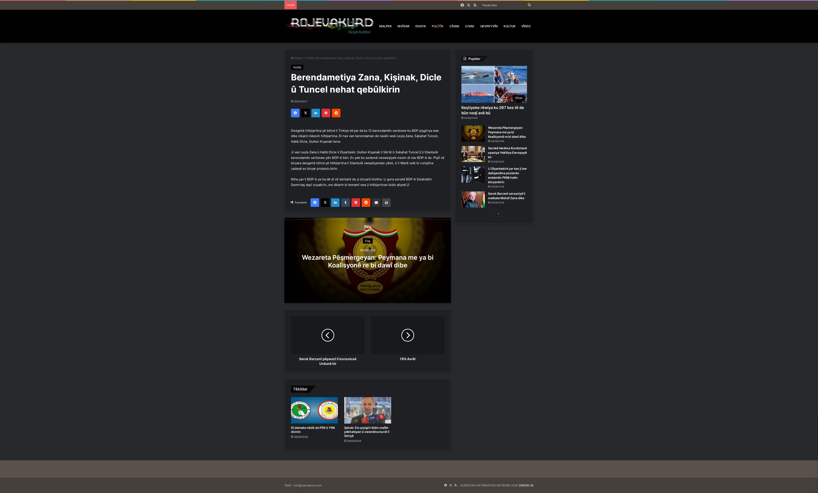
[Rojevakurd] (330, 26)
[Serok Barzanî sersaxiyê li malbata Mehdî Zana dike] (473, 199)
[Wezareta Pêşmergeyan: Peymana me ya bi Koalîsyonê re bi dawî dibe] (473, 134)
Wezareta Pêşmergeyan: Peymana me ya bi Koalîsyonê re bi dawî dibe (367, 261)
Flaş (367, 240)
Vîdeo (526, 26)
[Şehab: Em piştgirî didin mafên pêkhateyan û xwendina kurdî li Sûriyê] (367, 410)
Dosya (420, 26)
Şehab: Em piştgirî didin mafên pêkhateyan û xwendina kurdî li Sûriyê (366, 432)
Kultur (509, 26)
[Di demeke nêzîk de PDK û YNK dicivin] (314, 410)
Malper (385, 26)
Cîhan (454, 26)
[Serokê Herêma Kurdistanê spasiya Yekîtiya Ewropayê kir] (473, 154)
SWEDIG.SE (526, 485)
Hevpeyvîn (489, 26)
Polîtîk (438, 26)
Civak (469, 26)
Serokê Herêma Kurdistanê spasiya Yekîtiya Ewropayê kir (507, 152)
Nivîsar (403, 26)
